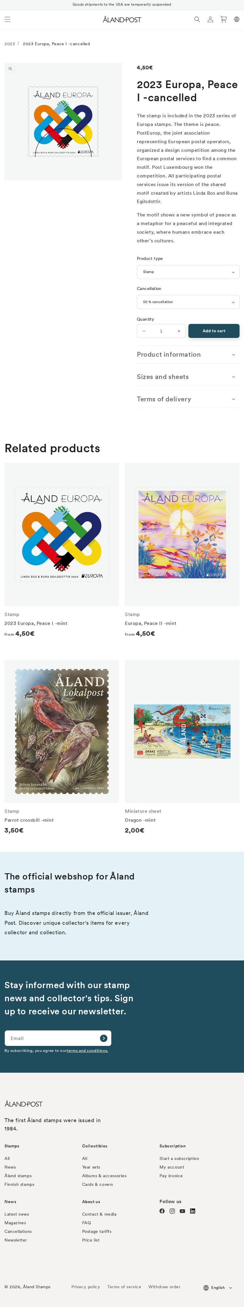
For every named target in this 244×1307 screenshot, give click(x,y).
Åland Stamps (37, 1286)
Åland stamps (18, 1175)
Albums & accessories (104, 1175)
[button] (7, 19)
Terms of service (124, 1286)
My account (171, 1167)
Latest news (16, 1214)
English (218, 1287)
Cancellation (149, 288)
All (7, 1158)
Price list (91, 1240)
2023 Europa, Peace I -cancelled (56, 43)
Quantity (145, 319)
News (10, 1167)
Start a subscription (179, 1158)
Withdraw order (164, 1286)
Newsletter (15, 1240)
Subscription (172, 1146)
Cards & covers (97, 1184)
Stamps (12, 1146)
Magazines (15, 1222)
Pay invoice (171, 1175)
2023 (9, 43)
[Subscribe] (103, 1038)
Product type (150, 258)
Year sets (91, 1167)
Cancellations (18, 1231)
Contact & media (99, 1214)
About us (91, 1201)
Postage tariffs (97, 1231)
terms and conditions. (87, 1050)
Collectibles (95, 1146)
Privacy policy (85, 1286)
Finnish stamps (19, 1184)
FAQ (86, 1222)
